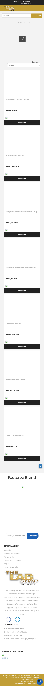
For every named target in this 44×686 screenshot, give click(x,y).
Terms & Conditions (12, 560)
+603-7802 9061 (27, 681)
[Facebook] (8, 620)
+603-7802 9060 (26, 680)
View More (22, 122)
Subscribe (33, 535)
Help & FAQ (8, 564)
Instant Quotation (11, 567)
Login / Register (25, 3)
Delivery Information (12, 553)
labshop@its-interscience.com (27, 683)
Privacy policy (9, 557)
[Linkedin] (17, 620)
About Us (7, 550)
